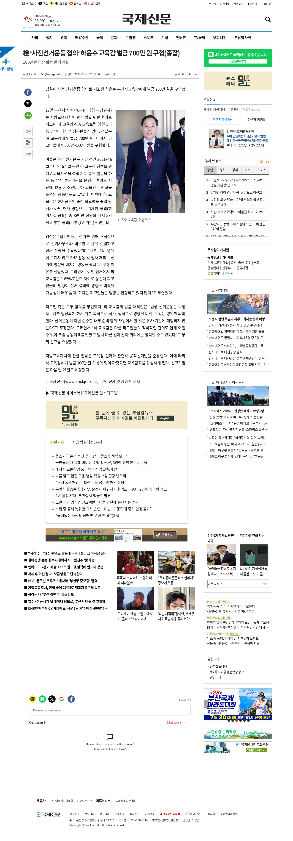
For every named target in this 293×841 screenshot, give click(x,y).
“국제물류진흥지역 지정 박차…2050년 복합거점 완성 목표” (221, 573)
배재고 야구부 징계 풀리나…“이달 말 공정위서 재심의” (244, 456)
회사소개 (74, 814)
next (269, 704)
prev (206, 704)
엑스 (45, 4)
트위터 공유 (28, 104)
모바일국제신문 (229, 814)
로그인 (212, 4)
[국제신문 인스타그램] (101, 393)
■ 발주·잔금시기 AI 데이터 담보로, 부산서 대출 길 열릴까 (64, 601)
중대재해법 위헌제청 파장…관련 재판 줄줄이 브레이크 (244, 331)
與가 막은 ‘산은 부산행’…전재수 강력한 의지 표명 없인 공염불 (247, 627)
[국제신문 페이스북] (65, 393)
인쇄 (28, 132)
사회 (34, 37)
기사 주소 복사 (28, 143)
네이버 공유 (28, 116)
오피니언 (219, 37)
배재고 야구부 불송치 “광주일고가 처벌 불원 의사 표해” (245, 450)
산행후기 (227, 267)
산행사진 (242, 267)
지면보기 (238, 4)
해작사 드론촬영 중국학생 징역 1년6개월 (86, 469)
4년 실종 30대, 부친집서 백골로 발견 (83, 495)
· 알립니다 (214, 677)
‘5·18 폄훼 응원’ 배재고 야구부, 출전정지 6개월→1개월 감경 (248, 443)
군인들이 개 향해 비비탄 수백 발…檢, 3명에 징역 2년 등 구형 (101, 462)
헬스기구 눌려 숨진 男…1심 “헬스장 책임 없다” (91, 456)
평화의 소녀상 (251, 109)
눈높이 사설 (219, 602)
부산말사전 (242, 37)
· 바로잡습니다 (217, 666)
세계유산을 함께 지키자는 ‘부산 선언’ (231, 611)
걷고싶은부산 (84, 801)
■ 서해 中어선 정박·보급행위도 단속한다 (53, 573)
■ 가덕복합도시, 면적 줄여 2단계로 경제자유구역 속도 (62, 587)
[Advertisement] (151, 255)
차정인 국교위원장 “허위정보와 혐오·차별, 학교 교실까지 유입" (250, 437)
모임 (218, 262)
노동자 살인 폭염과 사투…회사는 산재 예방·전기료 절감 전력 (248, 318)
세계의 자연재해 (214, 109)
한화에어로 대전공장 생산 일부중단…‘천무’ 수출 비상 (243, 358)
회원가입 (225, 4)
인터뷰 (181, 37)
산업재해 (217, 290)
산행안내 (213, 267)
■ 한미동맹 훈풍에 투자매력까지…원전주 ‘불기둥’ (60, 560)
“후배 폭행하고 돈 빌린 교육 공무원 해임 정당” (90, 482)
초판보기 (252, 4)
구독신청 (266, 4)
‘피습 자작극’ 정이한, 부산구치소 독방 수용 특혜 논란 (176, 616)
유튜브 (77, 4)
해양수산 (82, 37)
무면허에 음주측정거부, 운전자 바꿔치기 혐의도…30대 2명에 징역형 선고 (111, 489)
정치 (49, 37)
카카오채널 (60, 4)
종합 (210, 169)
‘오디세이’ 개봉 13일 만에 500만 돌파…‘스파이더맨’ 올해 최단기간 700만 (135, 618)
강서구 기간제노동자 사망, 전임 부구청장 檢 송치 (240, 325)
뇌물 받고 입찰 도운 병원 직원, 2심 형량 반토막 (90, 475)
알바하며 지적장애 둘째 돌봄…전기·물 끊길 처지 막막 (253, 573)
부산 (98, 442)
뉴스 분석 (218, 618)
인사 (210, 262)
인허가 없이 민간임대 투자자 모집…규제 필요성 (238, 622)
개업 (225, 262)
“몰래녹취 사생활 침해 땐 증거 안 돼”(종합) (88, 515)
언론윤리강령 (192, 814)
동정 (249, 262)
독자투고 (135, 814)
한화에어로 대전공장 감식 (225, 352)
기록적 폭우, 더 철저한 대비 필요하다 (231, 606)
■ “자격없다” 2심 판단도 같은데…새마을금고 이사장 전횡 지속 (69, 553)
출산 (241, 262)
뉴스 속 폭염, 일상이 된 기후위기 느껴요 (232, 638)
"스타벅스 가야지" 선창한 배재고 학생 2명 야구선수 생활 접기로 (251, 410)
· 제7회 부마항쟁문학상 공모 (225, 671)
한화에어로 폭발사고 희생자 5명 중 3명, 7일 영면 (240, 337)
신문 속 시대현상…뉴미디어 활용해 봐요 (233, 643)
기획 (164, 37)
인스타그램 (94, 4)
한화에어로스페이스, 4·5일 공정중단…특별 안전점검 (244, 345)
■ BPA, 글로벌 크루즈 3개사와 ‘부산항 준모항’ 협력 (61, 580)
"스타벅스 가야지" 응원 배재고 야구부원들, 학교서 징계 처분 (248, 423)
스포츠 (149, 37)
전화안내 (89, 814)
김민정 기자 (29, 74)
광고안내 (104, 814)
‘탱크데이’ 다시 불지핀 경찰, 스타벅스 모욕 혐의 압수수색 (246, 429)
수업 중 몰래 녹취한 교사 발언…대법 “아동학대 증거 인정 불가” (103, 508)
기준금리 (233, 109)
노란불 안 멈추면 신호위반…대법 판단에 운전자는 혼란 (97, 502)
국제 (99, 37)
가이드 (214, 273)
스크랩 (28, 155)
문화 (114, 37)
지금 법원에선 (83, 442)
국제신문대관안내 (126, 801)
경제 (63, 37)
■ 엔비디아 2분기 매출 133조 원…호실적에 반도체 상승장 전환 (69, 566)
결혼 (233, 262)
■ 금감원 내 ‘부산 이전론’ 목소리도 (49, 594)
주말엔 (130, 37)
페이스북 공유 (28, 93)
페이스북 (31, 4)
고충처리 (210, 814)
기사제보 (150, 814)
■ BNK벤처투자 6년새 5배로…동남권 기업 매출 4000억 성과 (67, 608)
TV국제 (199, 37)
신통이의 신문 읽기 (223, 634)
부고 (256, 262)
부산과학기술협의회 (62, 801)
